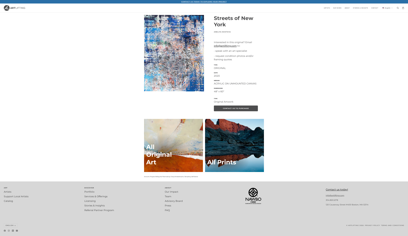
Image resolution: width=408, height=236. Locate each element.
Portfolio (89, 191)
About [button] (168, 188)
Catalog (8, 201)
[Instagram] (9, 231)
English (10, 225)
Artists (7, 191)
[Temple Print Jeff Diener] (234, 145)
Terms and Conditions (392, 225)
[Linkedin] (13, 231)
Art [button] (6, 188)
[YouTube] (17, 231)
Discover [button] (89, 188)
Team (168, 196)
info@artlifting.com (225, 45)
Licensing (90, 201)
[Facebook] (5, 231)
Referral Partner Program (99, 210)
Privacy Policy (372, 225)
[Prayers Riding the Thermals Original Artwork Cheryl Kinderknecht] (173, 145)
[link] (236, 108)
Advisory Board (174, 201)
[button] (327, 8)
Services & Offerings (96, 196)
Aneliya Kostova (222, 32)
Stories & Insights (94, 205)
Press (168, 205)
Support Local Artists (16, 196)
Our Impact (171, 191)
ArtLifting (353, 225)
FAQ (167, 210)
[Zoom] (174, 53)
